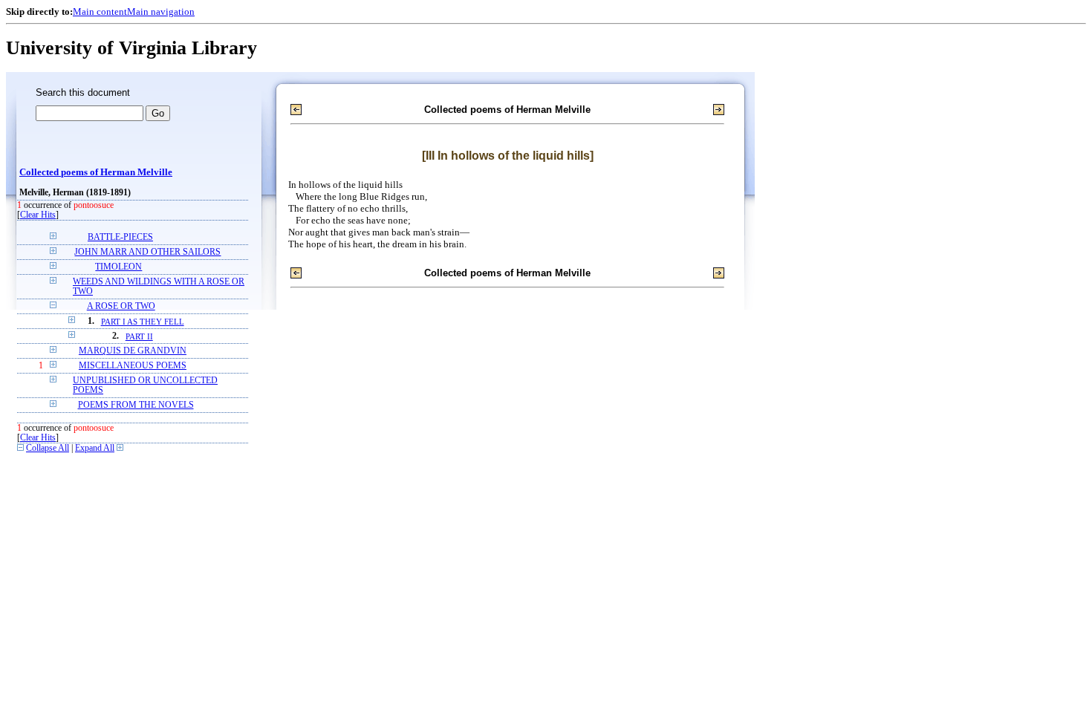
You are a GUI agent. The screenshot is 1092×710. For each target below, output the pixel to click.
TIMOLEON (118, 267)
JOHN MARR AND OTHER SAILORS (147, 252)
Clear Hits (38, 215)
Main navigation (161, 11)
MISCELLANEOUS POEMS (132, 366)
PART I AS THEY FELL (142, 321)
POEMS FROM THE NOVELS (136, 405)
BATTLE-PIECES (120, 237)
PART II (139, 336)
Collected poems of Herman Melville (95, 172)
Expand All (94, 448)
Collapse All (47, 448)
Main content (100, 11)
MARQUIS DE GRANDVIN (132, 351)
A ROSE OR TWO (121, 306)
